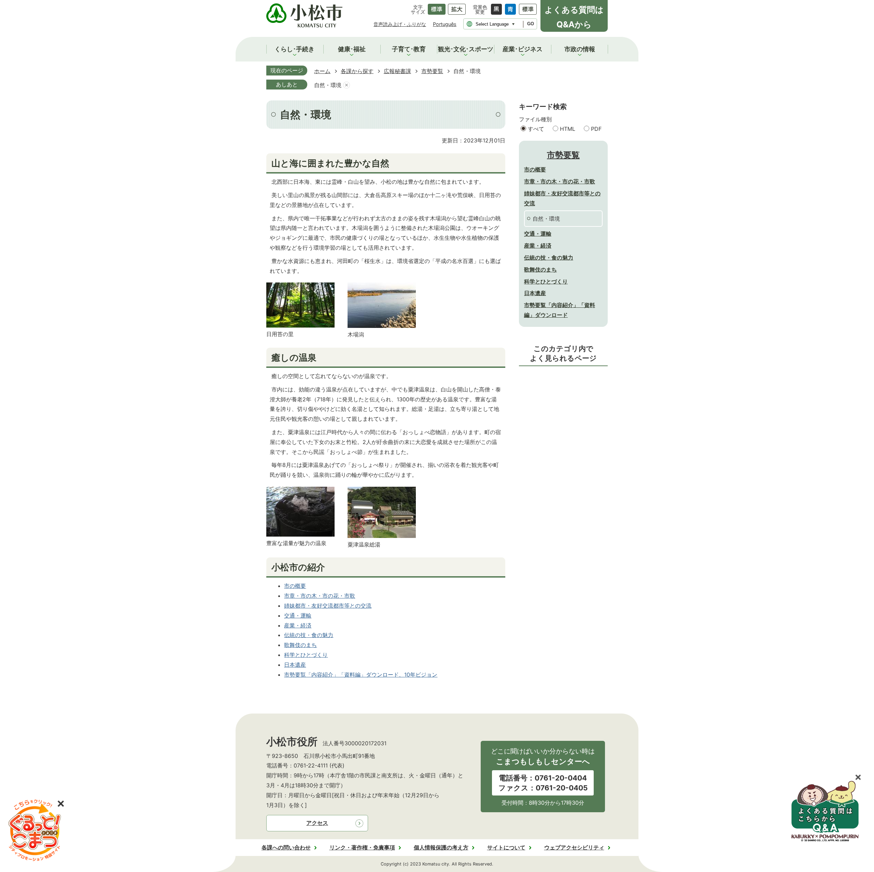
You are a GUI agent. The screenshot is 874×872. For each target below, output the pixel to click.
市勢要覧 (432, 71)
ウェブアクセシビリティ (574, 847)
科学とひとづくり (306, 654)
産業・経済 (297, 625)
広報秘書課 (397, 71)
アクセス (317, 822)
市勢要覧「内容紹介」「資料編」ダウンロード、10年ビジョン (360, 674)
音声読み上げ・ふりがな (399, 24)
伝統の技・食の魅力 (308, 635)
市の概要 (295, 585)
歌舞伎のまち (300, 644)
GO (530, 23)
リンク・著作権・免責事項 (362, 847)
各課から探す (357, 71)
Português (444, 24)
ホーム (322, 71)
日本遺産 (295, 664)
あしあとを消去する (346, 85)
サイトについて (506, 847)
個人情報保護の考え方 (441, 847)
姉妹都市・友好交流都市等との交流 (327, 605)
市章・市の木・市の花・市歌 (319, 595)
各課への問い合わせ (286, 847)
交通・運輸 (297, 615)
